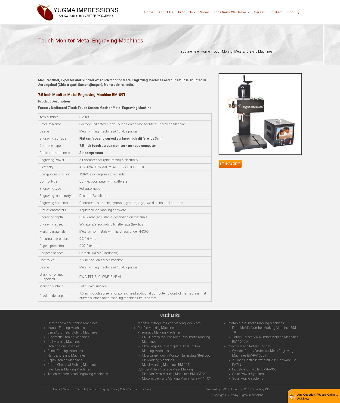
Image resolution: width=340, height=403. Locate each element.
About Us (165, 12)
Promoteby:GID (260, 389)
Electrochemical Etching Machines (72, 323)
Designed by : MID (217, 389)
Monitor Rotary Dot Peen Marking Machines (169, 323)
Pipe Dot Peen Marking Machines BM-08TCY (174, 374)
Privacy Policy (119, 389)
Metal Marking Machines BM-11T (166, 365)
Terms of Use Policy (139, 389)
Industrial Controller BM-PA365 (254, 369)
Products (185, 12)
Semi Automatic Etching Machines (72, 332)
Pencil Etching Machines (65, 351)
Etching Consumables (63, 346)
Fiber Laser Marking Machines (69, 369)
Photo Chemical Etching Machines (72, 365)
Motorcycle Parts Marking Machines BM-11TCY (176, 378)
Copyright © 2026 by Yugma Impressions (237, 395)
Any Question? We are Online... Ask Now (317, 396)
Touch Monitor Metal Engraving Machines (77, 374)
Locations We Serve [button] (230, 12)
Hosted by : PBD (239, 389)
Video (204, 12)
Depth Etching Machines (64, 360)
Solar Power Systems (248, 374)
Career (259, 12)
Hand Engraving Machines (66, 355)
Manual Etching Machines (66, 328)
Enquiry (293, 12)
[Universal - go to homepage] (77, 7)
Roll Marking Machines (63, 341)
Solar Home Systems (247, 378)
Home (149, 12)
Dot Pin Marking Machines (157, 328)
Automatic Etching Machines (68, 337)
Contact (276, 12)
